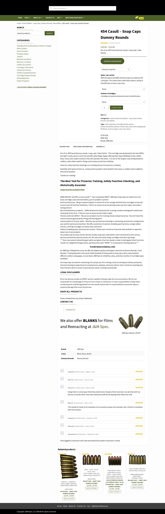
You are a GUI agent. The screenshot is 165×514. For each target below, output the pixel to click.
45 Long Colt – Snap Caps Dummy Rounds (137, 481)
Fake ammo (133, 127)
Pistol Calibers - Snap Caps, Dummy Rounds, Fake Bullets (41, 23)
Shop (27, 18)
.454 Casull (108, 124)
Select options (69, 499)
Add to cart (117, 107)
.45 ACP (86, 470)
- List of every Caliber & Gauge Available (31, 87)
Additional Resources (73, 18)
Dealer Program (23, 81)
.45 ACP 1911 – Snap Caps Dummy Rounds (92, 482)
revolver (110, 129)
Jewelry (20, 56)
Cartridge (120, 124)
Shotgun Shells (23, 54)
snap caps (122, 129)
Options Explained (112, 61)
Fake (126, 127)
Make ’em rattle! (107, 75)
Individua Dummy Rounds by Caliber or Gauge (34, 46)
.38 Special (64, 482)
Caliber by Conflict (24, 65)
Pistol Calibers (22, 51)
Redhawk (104, 129)
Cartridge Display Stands (26, 75)
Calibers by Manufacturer (26, 73)
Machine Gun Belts (24, 59)
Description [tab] (64, 147)
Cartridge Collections (25, 67)
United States (69, 489)
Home (20, 18)
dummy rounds (119, 127)
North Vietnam (116, 474)
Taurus (128, 129)
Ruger (116, 129)
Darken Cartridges (108, 93)
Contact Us (49, 18)
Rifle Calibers (22, 48)
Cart (58, 18)
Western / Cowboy (137, 478)
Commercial (114, 118)
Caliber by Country (24, 70)
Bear (114, 124)
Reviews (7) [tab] (100, 147)
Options (103, 65)
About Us (37, 18)
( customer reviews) (114, 43)
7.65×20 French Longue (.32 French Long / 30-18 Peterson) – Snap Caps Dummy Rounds (114, 483)
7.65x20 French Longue (114, 470)
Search (20, 27)
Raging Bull (141, 127)
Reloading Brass (23, 78)
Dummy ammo (128, 124)
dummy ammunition (107, 127)
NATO (93, 471)
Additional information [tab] (82, 147)
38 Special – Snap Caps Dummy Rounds (68, 492)
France (109, 474)
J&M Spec (100, 326)
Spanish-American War (136, 474)
